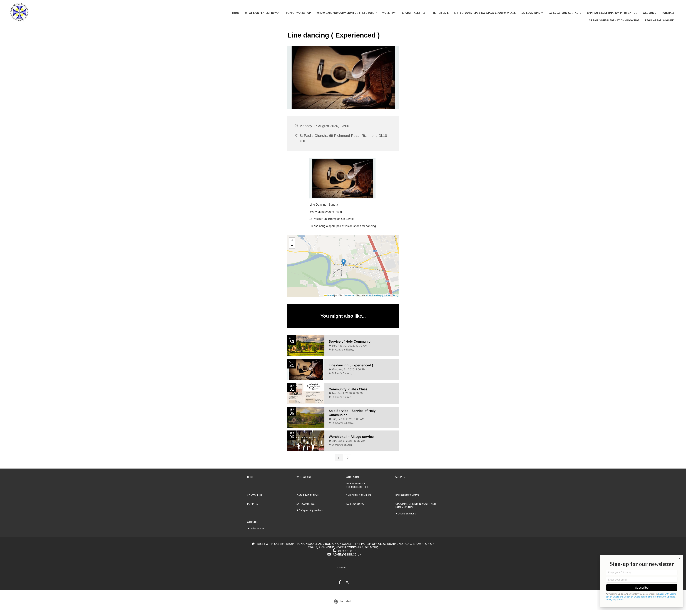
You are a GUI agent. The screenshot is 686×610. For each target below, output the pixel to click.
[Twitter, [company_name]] (347, 582)
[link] (262, 12)
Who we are (304, 477)
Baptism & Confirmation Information (612, 12)
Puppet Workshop (298, 12)
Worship (252, 522)
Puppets (252, 504)
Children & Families (358, 495)
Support (401, 477)
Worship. (388, 12)
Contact (342, 567)
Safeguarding (531, 12)
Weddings (649, 12)
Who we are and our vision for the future (346, 12)
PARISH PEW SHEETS (407, 495)
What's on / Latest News (261, 12)
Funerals (668, 12)
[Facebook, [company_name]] (339, 582)
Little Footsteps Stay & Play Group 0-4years (485, 12)
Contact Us (254, 495)
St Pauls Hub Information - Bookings (614, 20)
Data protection (308, 495)
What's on (352, 477)
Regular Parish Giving (660, 20)
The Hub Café (440, 12)
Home (235, 12)
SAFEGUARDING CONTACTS (565, 12)
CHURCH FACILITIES (414, 12)
